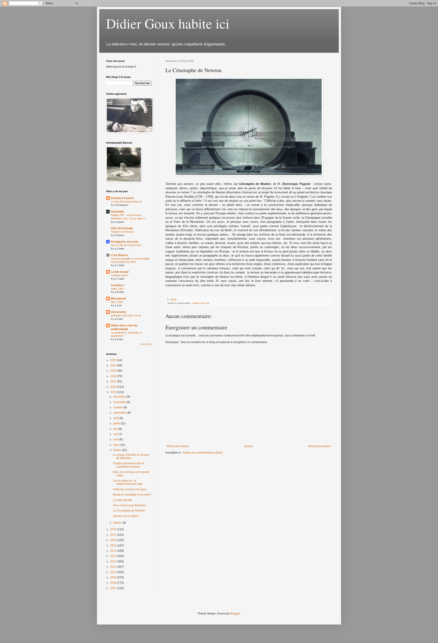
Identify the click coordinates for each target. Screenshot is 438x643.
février (117, 450)
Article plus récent (178, 446)
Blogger (235, 613)
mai (116, 434)
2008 (113, 582)
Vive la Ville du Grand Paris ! (126, 245)
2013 (113, 556)
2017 (113, 534)
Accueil (248, 446)
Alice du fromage (122, 228)
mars (116, 444)
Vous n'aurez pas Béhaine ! (130, 505)
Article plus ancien (319, 446)
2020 (113, 386)
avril (116, 439)
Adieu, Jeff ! (117, 288)
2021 (113, 381)
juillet (117, 423)
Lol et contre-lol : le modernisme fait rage (128, 482)
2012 (113, 561)
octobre (118, 407)
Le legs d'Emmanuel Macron (126, 201)
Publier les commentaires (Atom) (202, 452)
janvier (118, 522)
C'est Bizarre (119, 255)
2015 (113, 545)
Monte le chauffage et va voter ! (132, 494)
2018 (113, 529)
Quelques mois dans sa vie (126, 315)
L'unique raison (119, 275)
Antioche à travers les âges (129, 489)
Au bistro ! (117, 285)
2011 (113, 566)
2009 (113, 577)
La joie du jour (120, 271)
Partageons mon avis (124, 241)
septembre (120, 412)
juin (116, 428)
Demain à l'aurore (122, 198)
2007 (113, 588)
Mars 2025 (117, 302)
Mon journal (118, 298)
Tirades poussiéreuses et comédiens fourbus (128, 465)
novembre (120, 402)
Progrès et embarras (122, 231)
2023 (113, 370)
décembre (120, 396)
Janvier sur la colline (125, 516)
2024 (113, 365)
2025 (113, 360)
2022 (113, 376)
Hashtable (117, 211)
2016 (113, 540)
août (116, 418)
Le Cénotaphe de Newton (129, 510)
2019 (113, 392)
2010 (113, 572)
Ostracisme (118, 312)
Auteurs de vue (201, 303)
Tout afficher (146, 344)
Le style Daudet (122, 500)
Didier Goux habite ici (167, 23)
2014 (113, 550)
